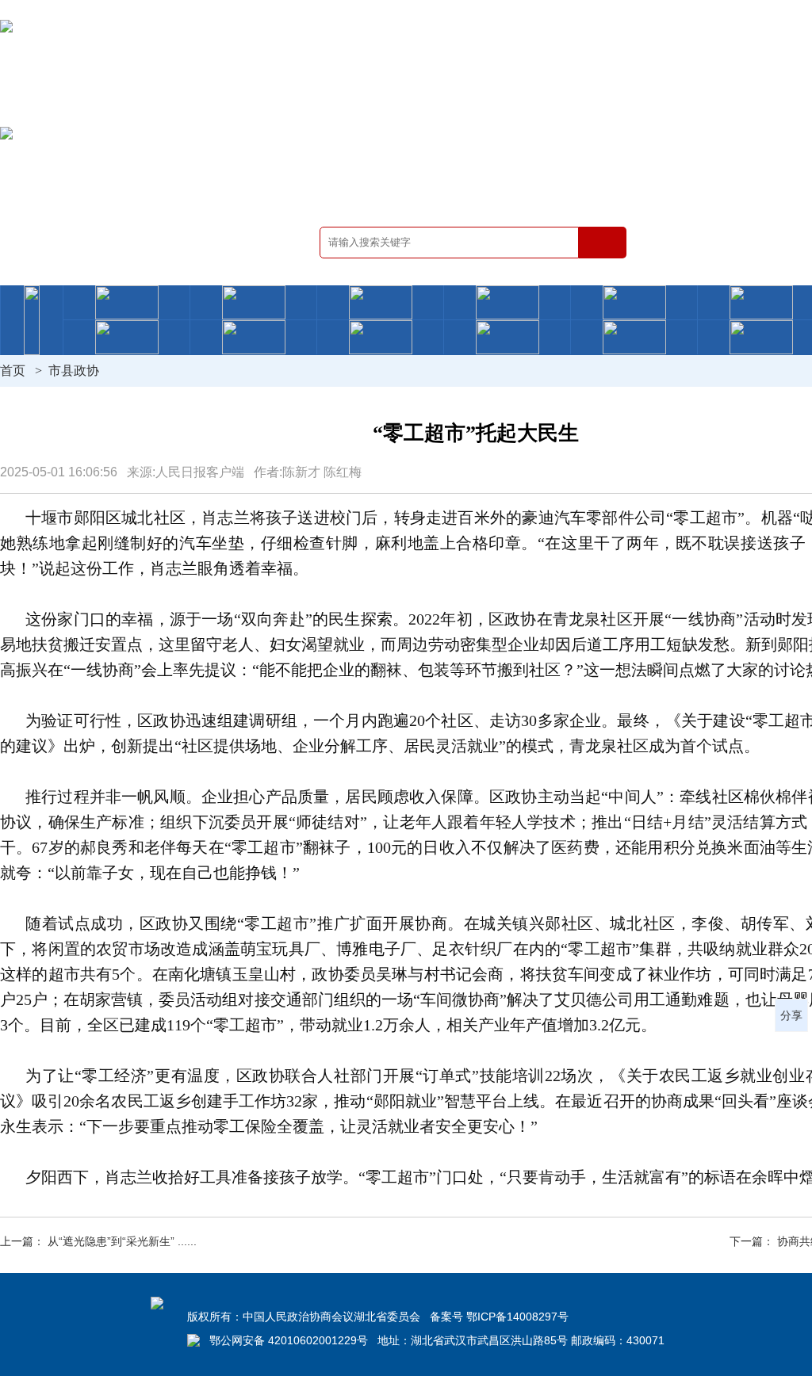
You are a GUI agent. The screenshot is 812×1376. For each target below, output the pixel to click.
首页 (12, 370)
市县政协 (73, 370)
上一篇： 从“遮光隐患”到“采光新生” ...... (98, 1241)
